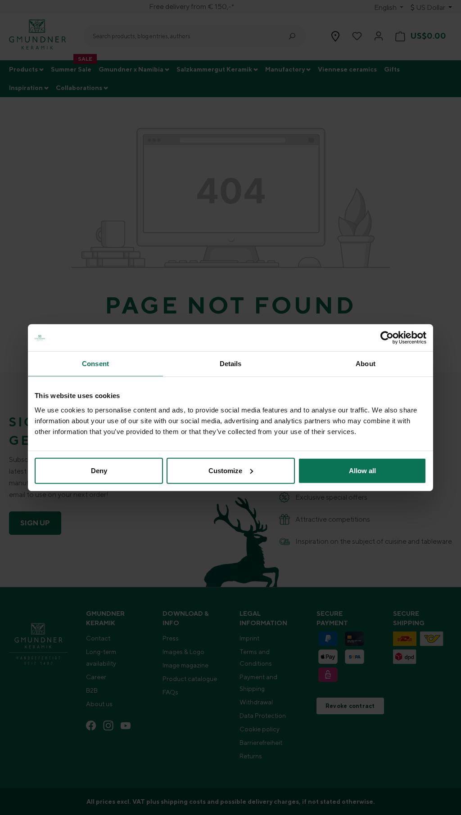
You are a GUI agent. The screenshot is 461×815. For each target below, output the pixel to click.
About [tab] (365, 363)
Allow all (362, 470)
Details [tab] (231, 363)
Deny (99, 470)
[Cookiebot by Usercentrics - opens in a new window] (387, 338)
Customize (225, 470)
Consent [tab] (95, 363)
